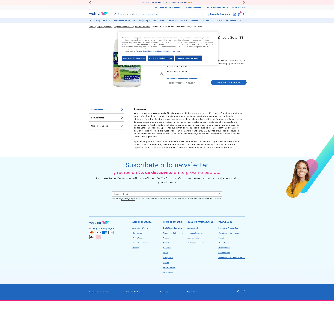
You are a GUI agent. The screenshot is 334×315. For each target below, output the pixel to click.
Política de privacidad (99, 292)
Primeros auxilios (168, 21)
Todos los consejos (195, 243)
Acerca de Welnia (140, 228)
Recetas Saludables (196, 233)
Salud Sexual (169, 268)
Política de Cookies (134, 292)
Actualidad (192, 228)
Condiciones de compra (228, 233)
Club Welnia (238, 8)
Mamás (194, 21)
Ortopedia (231, 21)
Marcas (135, 248)
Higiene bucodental (123, 27)
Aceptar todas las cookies (160, 58)
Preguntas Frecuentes (228, 228)
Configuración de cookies (134, 58)
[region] (168, 48)
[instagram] (238, 291)
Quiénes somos (138, 233)
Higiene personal (147, 21)
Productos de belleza (124, 21)
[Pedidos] (234, 14)
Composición (97, 118)
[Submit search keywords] (115, 14)
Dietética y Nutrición (99, 21)
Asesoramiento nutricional (168, 8)
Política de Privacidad (128, 200)
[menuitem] (244, 14)
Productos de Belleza (173, 233)
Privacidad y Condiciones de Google (167, 51)
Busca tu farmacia (140, 243)
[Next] (242, 2)
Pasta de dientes (142, 27)
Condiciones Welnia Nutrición (231, 258)
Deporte (167, 248)
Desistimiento (224, 238)
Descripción (97, 110)
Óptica (218, 21)
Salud (184, 21)
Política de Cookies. (144, 51)
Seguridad (191, 292)
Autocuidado (193, 238)
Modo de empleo (99, 126)
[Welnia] (98, 14)
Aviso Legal (165, 292)
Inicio (92, 27)
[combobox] (158, 14)
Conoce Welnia (193, 8)
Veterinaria (168, 273)
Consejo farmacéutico (217, 8)
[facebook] (244, 291)
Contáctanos (224, 248)
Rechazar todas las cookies (189, 58)
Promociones (224, 253)
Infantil (206, 21)
